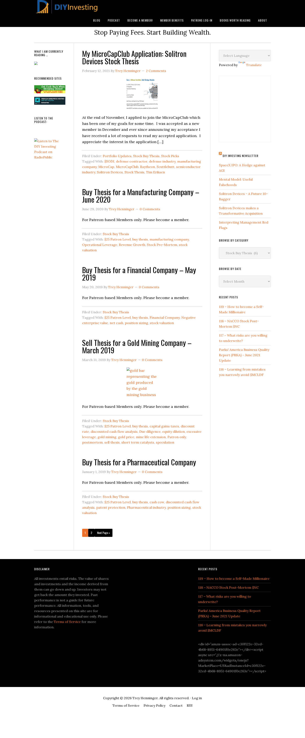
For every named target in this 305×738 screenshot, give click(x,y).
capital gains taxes (164, 426)
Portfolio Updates (117, 156)
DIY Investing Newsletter (240, 155)
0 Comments (150, 209)
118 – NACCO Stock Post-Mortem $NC (228, 587)
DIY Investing (67, 6)
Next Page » (103, 532)
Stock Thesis (134, 172)
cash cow (157, 502)
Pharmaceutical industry (146, 507)
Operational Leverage (99, 245)
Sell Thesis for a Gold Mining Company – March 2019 (137, 346)
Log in (197, 698)
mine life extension (151, 437)
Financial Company (165, 317)
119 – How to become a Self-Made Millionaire (234, 578)
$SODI (109, 161)
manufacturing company (169, 239)
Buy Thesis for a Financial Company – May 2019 (139, 273)
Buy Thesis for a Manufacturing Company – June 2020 (140, 195)
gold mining (107, 437)
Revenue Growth (132, 245)
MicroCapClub (127, 167)
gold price (126, 437)
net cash (116, 323)
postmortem (92, 442)
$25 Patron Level (117, 239)
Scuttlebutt (165, 167)
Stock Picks (170, 156)
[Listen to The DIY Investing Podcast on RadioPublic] (49, 157)
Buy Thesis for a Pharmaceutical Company (139, 461)
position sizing (136, 323)
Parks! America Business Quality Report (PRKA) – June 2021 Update (244, 355)
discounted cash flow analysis (114, 431)
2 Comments (156, 71)
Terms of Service (67, 622)
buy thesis (140, 239)
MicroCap (106, 167)
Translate (254, 65)
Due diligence (150, 431)
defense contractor (131, 161)
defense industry (162, 161)
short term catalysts (137, 442)
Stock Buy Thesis (146, 156)
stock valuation (162, 323)
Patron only (176, 437)
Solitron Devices (110, 172)
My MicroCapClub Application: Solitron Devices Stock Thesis (134, 57)
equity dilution (173, 431)
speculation (165, 442)
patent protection (110, 507)
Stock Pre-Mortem (162, 245)
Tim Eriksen (155, 172)
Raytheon (147, 167)
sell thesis (112, 442)
